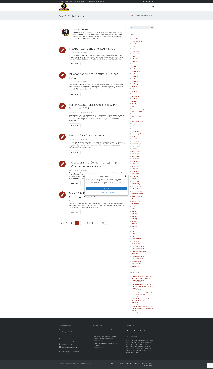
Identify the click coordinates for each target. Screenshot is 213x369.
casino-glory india (137, 121)
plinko (134, 211)
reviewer (134, 226)
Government (130, 7)
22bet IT (134, 61)
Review (134, 221)
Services (106, 7)
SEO (133, 229)
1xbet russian (136, 51)
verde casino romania (138, 249)
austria (134, 64)
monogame (135, 174)
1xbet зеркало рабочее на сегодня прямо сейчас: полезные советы (95, 164)
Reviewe (85, 139)
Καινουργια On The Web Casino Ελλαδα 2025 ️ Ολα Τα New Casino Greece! (142, 308)
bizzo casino (135, 96)
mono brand (136, 161)
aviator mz (135, 81)
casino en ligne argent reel (140, 109)
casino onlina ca (137, 111)
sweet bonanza (136, 241)
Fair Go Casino (136, 131)
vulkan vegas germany (139, 251)
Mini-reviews (136, 156)
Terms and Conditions (141, 363)
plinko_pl (134, 219)
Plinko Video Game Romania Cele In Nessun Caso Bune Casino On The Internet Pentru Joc (143, 278)
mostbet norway (137, 186)
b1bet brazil (135, 89)
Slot (133, 231)
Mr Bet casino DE (137, 189)
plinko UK (135, 216)
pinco (133, 209)
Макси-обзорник (137, 259)
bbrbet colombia (137, 94)
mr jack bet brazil (137, 191)
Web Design (135, 254)
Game (133, 136)
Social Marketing (137, 239)
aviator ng (135, 84)
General (85, 52)
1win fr (134, 44)
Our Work (114, 7)
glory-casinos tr (137, 141)
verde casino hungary (138, 246)
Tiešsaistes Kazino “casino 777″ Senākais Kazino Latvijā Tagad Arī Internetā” (142, 286)
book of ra (135, 99)
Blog (136, 7)
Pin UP (134, 206)
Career (149, 7)
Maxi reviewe (136, 151)
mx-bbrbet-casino (137, 194)
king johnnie (136, 146)
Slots (133, 234)
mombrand (135, 159)
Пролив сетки (136, 263)
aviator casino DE (137, 71)
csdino (134, 126)
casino (134, 106)
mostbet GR (135, 181)
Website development (138, 256)
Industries (120, 7)
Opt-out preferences (102, 192)
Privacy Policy (111, 192)
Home (93, 7)
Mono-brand (136, 166)
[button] (126, 176)
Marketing (135, 149)
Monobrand (135, 169)
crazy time (135, 124)
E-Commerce (136, 129)
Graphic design (136, 144)
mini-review (135, 154)
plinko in (134, 214)
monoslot (135, 176)
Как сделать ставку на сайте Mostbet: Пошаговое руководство (141, 300)
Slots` (133, 236)
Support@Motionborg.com (69, 347)
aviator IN (135, 76)
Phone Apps (135, 204)
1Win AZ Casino (137, 39)
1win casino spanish (138, 41)
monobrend (135, 171)
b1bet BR (135, 86)
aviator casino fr (137, 74)
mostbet (134, 179)
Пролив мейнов (137, 261)
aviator (134, 66)
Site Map (151, 363)
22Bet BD (135, 59)
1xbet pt (134, 49)
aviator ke (135, 79)
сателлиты (135, 266)
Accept (106, 188)
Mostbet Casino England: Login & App (92, 48)
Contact (141, 7)
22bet (133, 56)
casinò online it (136, 116)
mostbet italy (136, 184)
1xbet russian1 (136, 54)
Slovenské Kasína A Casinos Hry (88, 135)
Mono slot (135, 164)
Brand (134, 104)
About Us (99, 7)
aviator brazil (136, 69)
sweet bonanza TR (137, 244)
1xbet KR (134, 46)
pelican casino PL (87, 112)
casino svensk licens (138, 119)
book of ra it (86, 201)
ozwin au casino (137, 196)
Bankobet (135, 91)
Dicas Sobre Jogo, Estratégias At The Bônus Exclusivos (142, 293)
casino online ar (137, 114)
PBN (133, 199)
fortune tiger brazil (138, 134)
